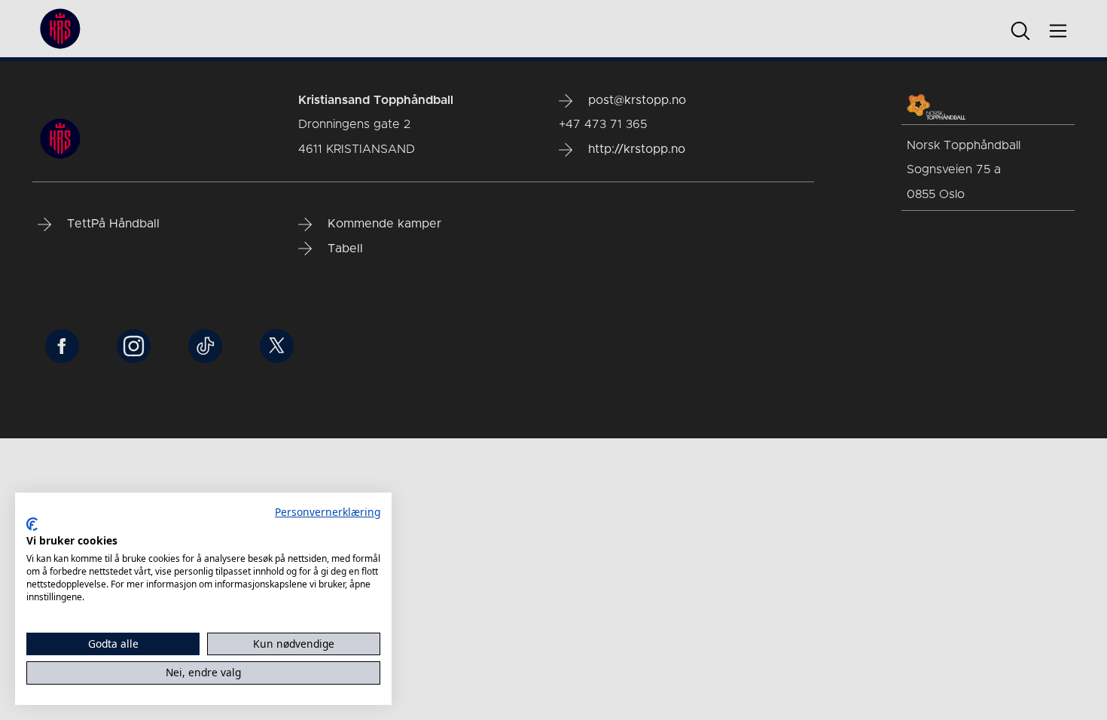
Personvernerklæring (327, 512)
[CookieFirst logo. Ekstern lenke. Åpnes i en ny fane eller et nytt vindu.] (32, 524)
